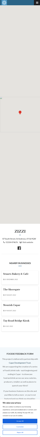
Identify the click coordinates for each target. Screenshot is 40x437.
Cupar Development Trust (20, 363)
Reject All (20, 432)
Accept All (20, 421)
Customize (20, 427)
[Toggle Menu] (37, 2)
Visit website (27, 242)
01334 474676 (12, 242)
